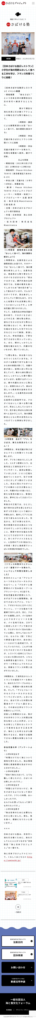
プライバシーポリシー (23, 1010)
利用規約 (9, 1010)
